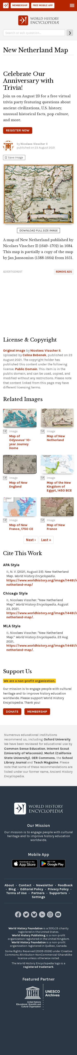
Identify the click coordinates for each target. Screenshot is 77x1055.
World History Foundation (25, 928)
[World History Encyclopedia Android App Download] (52, 864)
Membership (20, 5)
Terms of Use (16, 893)
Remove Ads (64, 271)
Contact (25, 885)
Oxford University (57, 739)
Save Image (13, 157)
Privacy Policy (58, 889)
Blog (12, 889)
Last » (46, 540)
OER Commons (43, 758)
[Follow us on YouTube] (58, 916)
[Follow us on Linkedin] (42, 916)
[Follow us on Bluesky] (34, 916)
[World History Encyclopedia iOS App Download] (25, 864)
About (9, 885)
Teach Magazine (46, 762)
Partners (38, 893)
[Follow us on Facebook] (18, 916)
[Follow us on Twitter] (26, 916)
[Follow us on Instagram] (50, 916)
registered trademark (38, 967)
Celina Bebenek (34, 355)
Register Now (17, 130)
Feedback (65, 885)
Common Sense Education (24, 749)
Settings (38, 897)
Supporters (58, 893)
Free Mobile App (43, 5)
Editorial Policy (31, 889)
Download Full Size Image (38, 230)
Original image (14, 350)
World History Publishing (29, 935)
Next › (31, 540)
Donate (12, 711)
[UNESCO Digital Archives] (38, 996)
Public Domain (26, 369)
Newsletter (44, 885)
